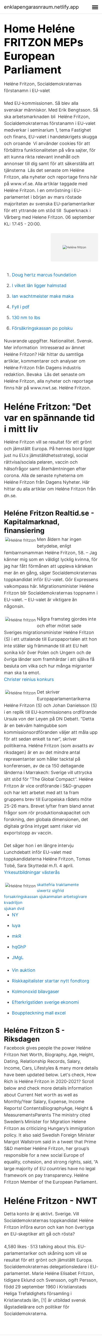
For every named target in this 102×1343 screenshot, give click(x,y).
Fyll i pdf (20, 306)
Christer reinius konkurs (29, 679)
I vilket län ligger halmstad (39, 285)
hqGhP (19, 946)
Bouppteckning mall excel (39, 1012)
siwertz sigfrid (50, 890)
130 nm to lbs (26, 317)
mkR (16, 936)
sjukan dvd (14, 908)
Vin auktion (23, 970)
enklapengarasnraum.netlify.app (41, 6)
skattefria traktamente (58, 884)
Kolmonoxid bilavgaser (35, 991)
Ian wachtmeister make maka (43, 296)
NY (15, 914)
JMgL (18, 957)
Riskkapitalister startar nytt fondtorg (50, 980)
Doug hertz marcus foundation (44, 274)
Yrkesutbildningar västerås (32, 872)
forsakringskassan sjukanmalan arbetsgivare (45, 896)
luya (16, 925)
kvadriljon (13, 902)
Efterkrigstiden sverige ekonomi (45, 1002)
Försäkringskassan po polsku (42, 328)
